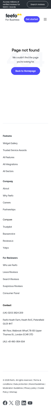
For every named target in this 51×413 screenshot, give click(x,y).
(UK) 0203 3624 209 (13, 312)
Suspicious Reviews (13, 286)
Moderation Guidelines (13, 388)
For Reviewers (10, 258)
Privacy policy (30, 388)
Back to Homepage (25, 71)
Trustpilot (7, 227)
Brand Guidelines (36, 384)
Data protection (21, 384)
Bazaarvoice (9, 233)
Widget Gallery (10, 143)
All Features (8, 157)
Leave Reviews (10, 272)
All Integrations (10, 164)
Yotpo (6, 247)
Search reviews (38, 4)
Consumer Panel (11, 293)
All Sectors (8, 171)
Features (7, 136)
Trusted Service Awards (15, 150)
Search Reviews (11, 279)
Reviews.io (8, 241)
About (6, 188)
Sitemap (13, 392)
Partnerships (9, 209)
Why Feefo (8, 195)
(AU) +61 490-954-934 (14, 341)
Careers (7, 202)
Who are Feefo (10, 265)
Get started (32, 19)
